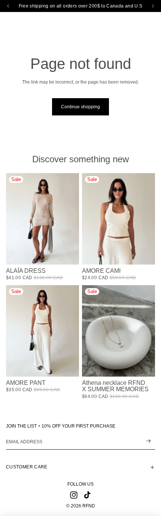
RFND (88, 506)
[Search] (24, 20)
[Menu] (8, 20)
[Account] (135, 20)
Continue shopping (80, 106)
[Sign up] (148, 441)
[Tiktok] (87, 495)
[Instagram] (73, 495)
